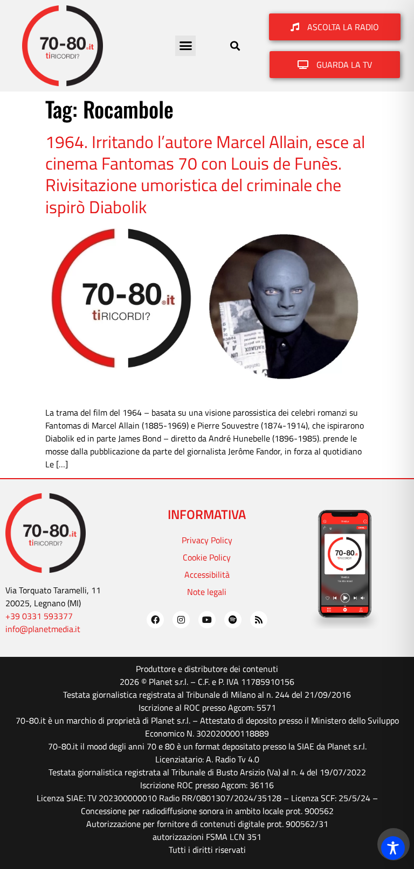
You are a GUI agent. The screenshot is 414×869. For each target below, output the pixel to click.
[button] (185, 46)
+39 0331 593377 (39, 615)
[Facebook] (155, 619)
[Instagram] (181, 619)
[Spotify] (233, 619)
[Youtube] (207, 619)
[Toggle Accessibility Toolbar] (393, 848)
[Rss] (258, 619)
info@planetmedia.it (42, 628)
